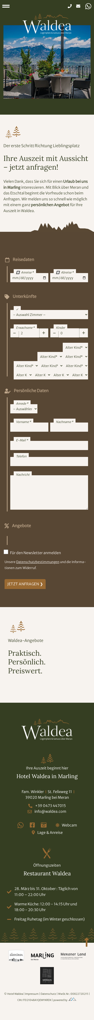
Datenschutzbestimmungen (37, 562)
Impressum (32, 993)
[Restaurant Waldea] (47, 853)
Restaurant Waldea (47, 873)
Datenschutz (49, 993)
